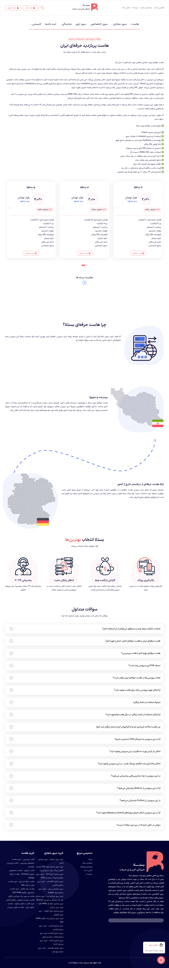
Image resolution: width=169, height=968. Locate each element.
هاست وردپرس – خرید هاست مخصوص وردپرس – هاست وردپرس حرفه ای (20, 863)
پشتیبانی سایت (146, 7)
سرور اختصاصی (99, 24)
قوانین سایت (159, 7)
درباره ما (135, 7)
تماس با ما (88, 870)
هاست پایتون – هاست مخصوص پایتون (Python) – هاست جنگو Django (21, 874)
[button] (87, 265)
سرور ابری (81, 24)
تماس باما (126, 7)
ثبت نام (29, 7)
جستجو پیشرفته (86, 866)
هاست (135, 24)
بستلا (90, 859)
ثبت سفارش (137, 253)
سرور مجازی (119, 24)
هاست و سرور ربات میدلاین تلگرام (21, 896)
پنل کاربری (12, 7)
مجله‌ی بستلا (87, 863)
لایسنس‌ (36, 24)
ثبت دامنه (50, 24)
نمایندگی (67, 24)
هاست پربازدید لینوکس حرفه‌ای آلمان (20, 900)
